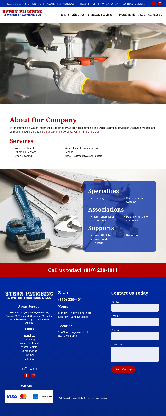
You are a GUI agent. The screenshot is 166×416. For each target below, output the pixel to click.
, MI (46, 312)
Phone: (115, 330)
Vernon (77, 131)
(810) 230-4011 (34, 3)
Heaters (33, 347)
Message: (116, 344)
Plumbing (29, 339)
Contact (29, 358)
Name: (115, 301)
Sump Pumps (29, 350)
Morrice (57, 131)
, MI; (35, 312)
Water (23, 343)
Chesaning (35, 316)
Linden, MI (93, 131)
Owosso (67, 131)
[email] (160, 3)
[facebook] (154, 3)
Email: (115, 316)
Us (33, 335)
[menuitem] (65, 14)
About (27, 335)
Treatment (33, 343)
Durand (48, 131)
